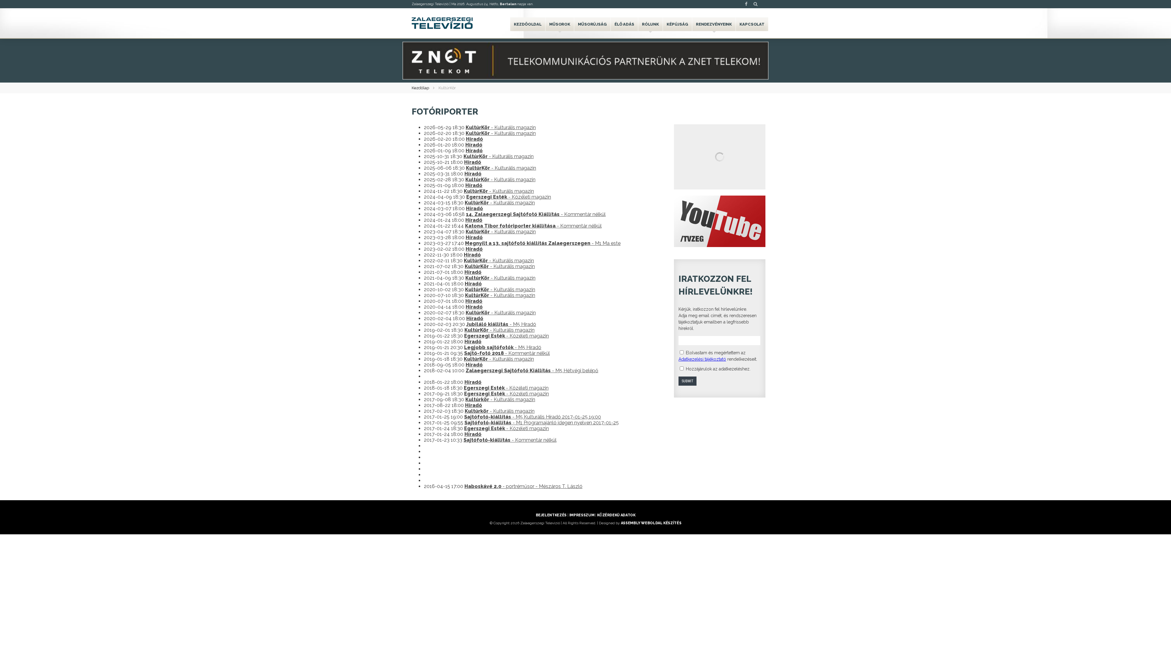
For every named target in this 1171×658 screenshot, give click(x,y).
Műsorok (559, 24)
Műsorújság (592, 24)
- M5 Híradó (501, 324)
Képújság (677, 24)
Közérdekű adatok (616, 515)
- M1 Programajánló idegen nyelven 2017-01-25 (541, 423)
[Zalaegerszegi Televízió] (442, 23)
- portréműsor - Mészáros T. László (523, 486)
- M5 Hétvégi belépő (532, 370)
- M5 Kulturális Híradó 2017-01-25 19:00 (532, 417)
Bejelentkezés (551, 515)
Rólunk (650, 24)
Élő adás (624, 24)
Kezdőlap (420, 88)
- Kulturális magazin (501, 127)
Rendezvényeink (714, 24)
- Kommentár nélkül (536, 214)
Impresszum (581, 515)
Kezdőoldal (528, 24)
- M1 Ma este (543, 243)
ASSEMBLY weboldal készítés (651, 523)
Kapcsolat (752, 24)
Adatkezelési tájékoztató (702, 359)
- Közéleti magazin (508, 197)
